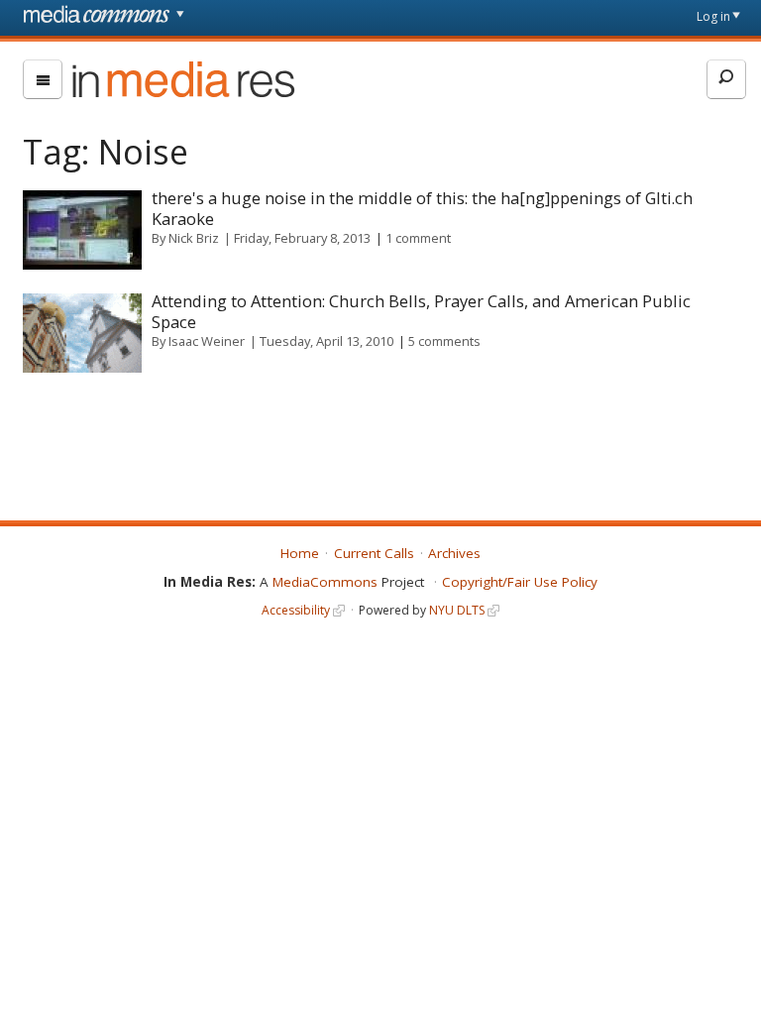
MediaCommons (325, 582)
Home (299, 553)
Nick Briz (193, 238)
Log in (713, 16)
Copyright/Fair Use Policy (520, 582)
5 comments (444, 341)
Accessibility (296, 610)
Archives (454, 553)
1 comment (418, 238)
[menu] (42, 79)
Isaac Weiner (206, 341)
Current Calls (374, 553)
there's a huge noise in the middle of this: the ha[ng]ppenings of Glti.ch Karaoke (422, 208)
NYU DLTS (457, 610)
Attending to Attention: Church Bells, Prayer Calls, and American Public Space (421, 311)
